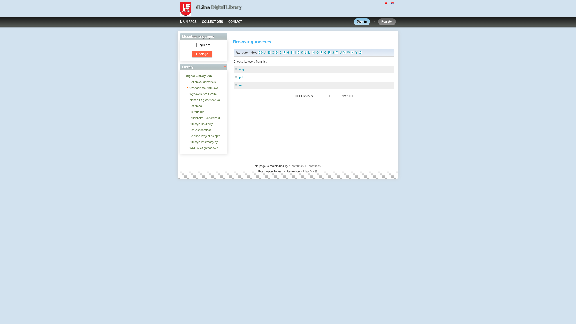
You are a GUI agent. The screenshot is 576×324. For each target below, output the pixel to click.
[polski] (387, 2)
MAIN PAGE (188, 21)
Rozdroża (195, 106)
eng (241, 69)
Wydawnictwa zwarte (203, 94)
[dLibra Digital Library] (185, 9)
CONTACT (235, 21)
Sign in (362, 21)
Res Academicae (200, 130)
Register (387, 21)
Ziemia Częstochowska (204, 100)
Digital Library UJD (199, 76)
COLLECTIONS (212, 21)
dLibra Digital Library (218, 7)
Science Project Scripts (204, 136)
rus (241, 85)
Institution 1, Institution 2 (307, 166)
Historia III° (196, 112)
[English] (393, 2)
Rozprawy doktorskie (203, 82)
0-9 (261, 52)
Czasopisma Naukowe (203, 88)
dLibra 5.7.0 (310, 171)
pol (241, 77)
